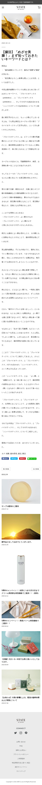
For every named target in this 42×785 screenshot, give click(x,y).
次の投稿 (36, 469)
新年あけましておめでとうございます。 (17, 542)
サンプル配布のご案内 (10, 506)
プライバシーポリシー (21, 754)
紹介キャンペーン (21, 767)
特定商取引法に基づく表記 (21, 763)
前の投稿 (6, 469)
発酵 (7, 454)
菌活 (24, 454)
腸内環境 (13, 454)
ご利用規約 (21, 758)
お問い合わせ (21, 742)
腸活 (19, 454)
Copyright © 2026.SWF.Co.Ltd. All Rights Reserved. (21, 782)
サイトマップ (21, 771)
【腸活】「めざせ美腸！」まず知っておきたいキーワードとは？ (20, 55)
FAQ (21, 746)
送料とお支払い (21, 750)
